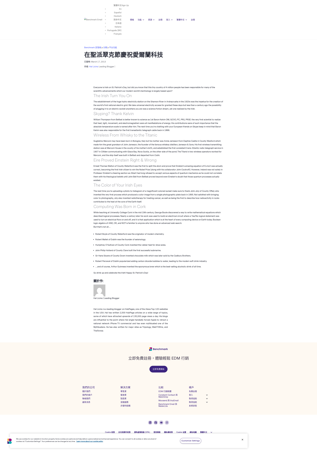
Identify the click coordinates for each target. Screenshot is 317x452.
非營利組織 (125, 406)
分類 (105, 47)
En (120, 9)
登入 (168, 20)
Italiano (118, 27)
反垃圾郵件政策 (124, 432)
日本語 (118, 23)
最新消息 (86, 402)
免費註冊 (193, 391)
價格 (132, 20)
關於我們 (86, 391)
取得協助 (193, 398)
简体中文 (117, 19)
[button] (9, 441)
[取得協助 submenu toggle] (206, 398)
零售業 (123, 391)
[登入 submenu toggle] (206, 395)
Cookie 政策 (110, 432)
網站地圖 (193, 432)
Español (117, 12)
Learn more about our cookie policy (89, 441)
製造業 (123, 398)
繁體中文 (117, 5)
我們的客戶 (87, 395)
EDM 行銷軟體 (164, 391)
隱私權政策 (168, 432)
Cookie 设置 (181, 432)
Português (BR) (114, 30)
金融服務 (124, 402)
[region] (129, 441)
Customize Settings (190, 441)
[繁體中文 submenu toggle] (211, 432)
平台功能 (113, 47)
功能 (140, 20)
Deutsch (117, 16)
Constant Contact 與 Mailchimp (168, 396)
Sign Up (125, 5)
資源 (150, 20)
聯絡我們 (86, 398)
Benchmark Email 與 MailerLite (167, 405)
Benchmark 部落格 (93, 47)
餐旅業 (123, 395)
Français (117, 34)
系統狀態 (193, 406)
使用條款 (157, 432)
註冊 (160, 20)
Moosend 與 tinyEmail (168, 400)
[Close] (242, 439)
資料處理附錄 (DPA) (142, 432)
